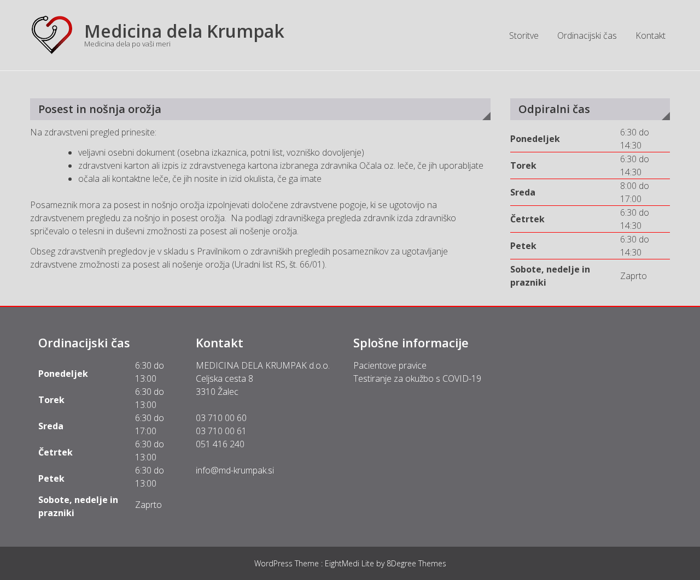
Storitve (524, 35)
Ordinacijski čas (587, 35)
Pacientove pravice (390, 365)
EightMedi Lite (350, 563)
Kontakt (650, 35)
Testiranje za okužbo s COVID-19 (417, 378)
